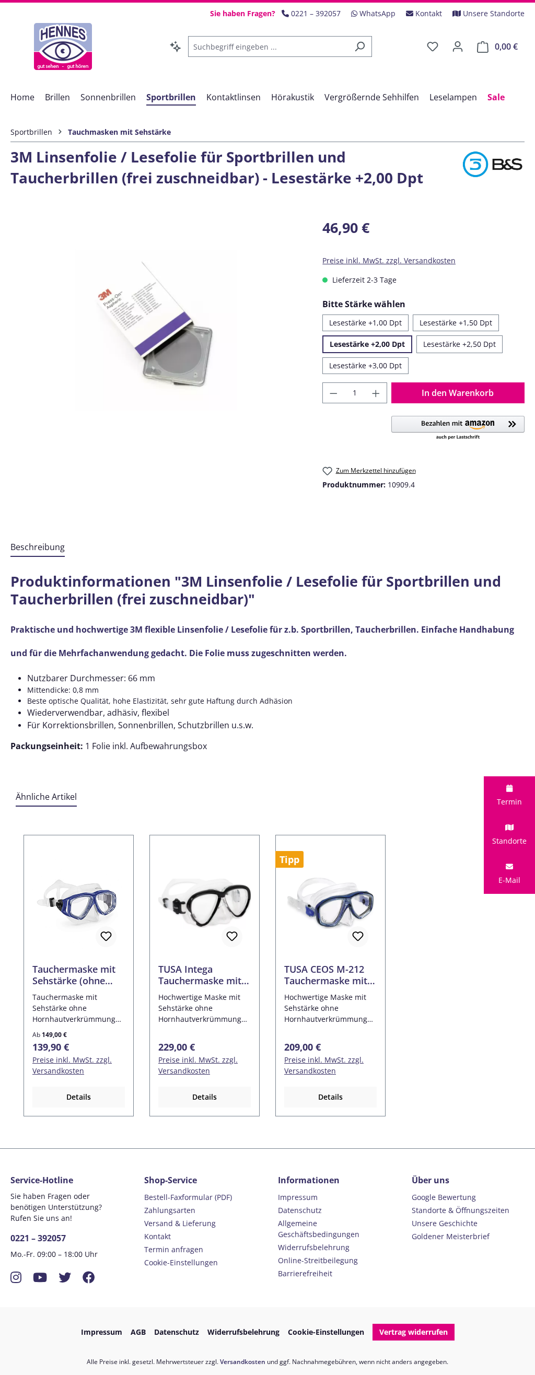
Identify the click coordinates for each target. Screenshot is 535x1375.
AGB (138, 1332)
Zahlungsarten (169, 1210)
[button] (458, 428)
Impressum (298, 1197)
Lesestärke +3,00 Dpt (365, 365)
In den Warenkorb (458, 393)
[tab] (37, 547)
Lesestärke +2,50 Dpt (459, 344)
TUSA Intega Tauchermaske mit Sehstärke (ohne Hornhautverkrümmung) (203, 974)
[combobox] (268, 46)
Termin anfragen (173, 1249)
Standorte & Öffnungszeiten (460, 1210)
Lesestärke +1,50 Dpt (456, 323)
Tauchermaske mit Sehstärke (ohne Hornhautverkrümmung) (77, 974)
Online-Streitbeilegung (318, 1260)
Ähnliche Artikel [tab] (46, 796)
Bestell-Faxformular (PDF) (188, 1197)
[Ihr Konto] (457, 46)
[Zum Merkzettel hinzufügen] (106, 936)
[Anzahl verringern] (333, 392)
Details (78, 1097)
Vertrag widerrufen (413, 1332)
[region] (156, 329)
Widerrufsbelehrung (314, 1247)
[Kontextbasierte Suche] (175, 46)
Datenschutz (300, 1210)
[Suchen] (359, 46)
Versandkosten (242, 1361)
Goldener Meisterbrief (451, 1236)
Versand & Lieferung (180, 1223)
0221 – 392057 (38, 1238)
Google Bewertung (444, 1197)
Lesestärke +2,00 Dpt (367, 344)
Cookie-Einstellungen (181, 1262)
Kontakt (157, 1236)
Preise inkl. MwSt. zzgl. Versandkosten (389, 260)
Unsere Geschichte (445, 1223)
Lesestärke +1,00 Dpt (365, 323)
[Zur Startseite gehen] (62, 46)
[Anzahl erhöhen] (376, 392)
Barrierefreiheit (305, 1273)
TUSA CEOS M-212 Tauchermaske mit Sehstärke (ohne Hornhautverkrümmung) (329, 974)
